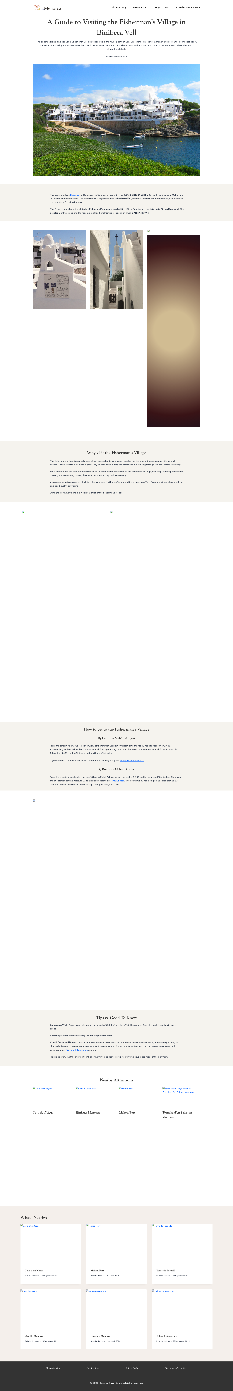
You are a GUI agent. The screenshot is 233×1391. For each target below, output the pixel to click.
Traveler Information (77, 1049)
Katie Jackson (33, 1276)
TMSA (115, 780)
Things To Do (132, 1368)
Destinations (139, 7)
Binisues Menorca (88, 1112)
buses (121, 780)
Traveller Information (176, 1368)
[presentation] (52, 1097)
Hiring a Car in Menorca (132, 760)
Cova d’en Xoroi (34, 1270)
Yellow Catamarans (166, 1336)
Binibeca (74, 194)
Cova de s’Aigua (43, 1112)
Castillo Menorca (34, 1336)
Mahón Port (127, 1112)
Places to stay (119, 7)
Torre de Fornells (166, 1270)
